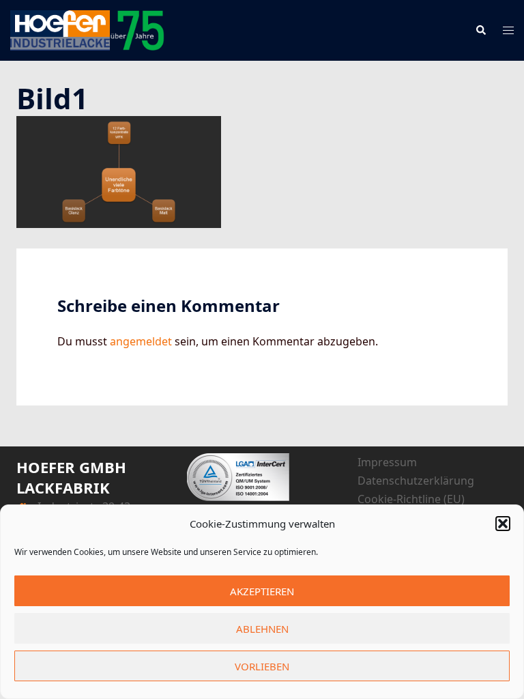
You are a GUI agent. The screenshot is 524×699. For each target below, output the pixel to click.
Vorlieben (262, 666)
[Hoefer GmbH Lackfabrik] (87, 29)
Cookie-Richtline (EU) (411, 499)
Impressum (387, 462)
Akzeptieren (262, 591)
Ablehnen (262, 629)
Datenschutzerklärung (416, 480)
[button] (503, 523)
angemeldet (141, 341)
